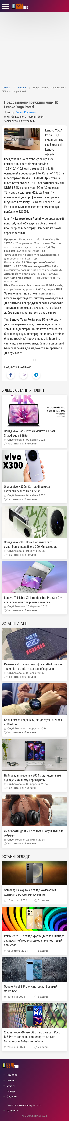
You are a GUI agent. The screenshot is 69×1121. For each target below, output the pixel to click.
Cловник (11, 1096)
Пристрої (12, 1074)
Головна (6, 87)
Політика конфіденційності (23, 1105)
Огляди (10, 1091)
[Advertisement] (34, 48)
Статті (10, 1085)
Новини (22, 87)
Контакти (12, 1110)
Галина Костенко (25, 112)
